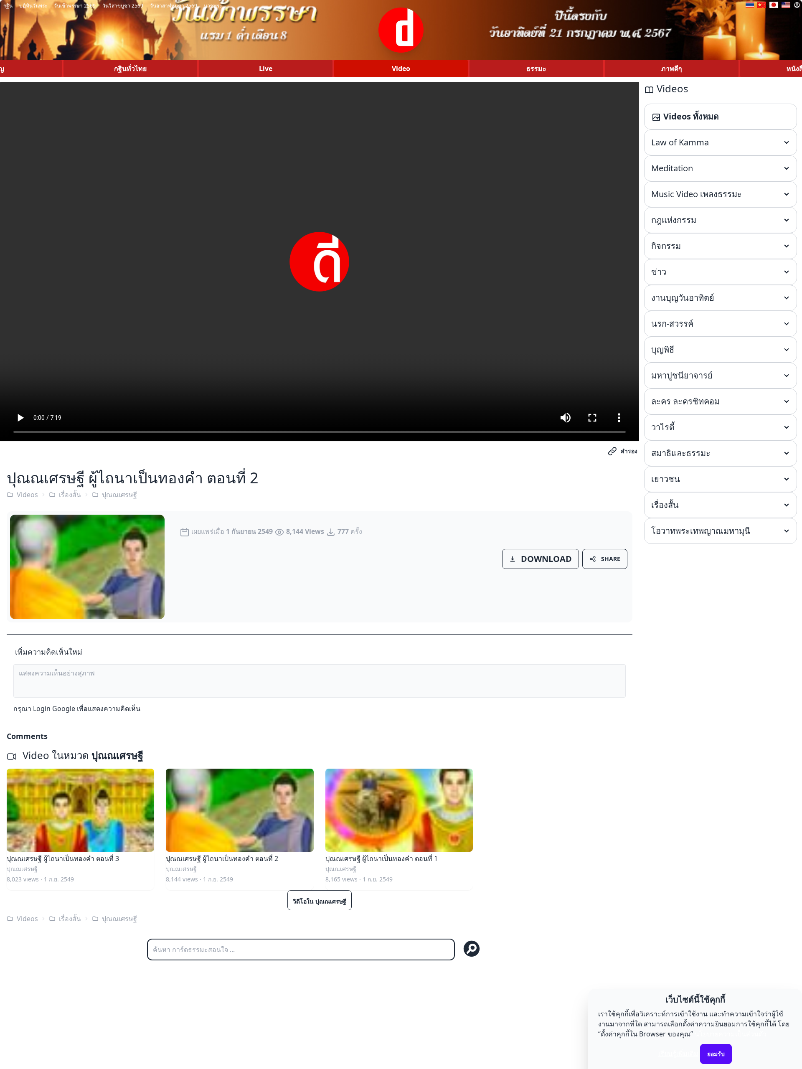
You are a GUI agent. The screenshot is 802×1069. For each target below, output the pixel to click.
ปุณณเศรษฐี (119, 494)
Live (265, 68)
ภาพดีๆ (671, 68)
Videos (27, 494)
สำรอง (629, 451)
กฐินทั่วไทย (130, 68)
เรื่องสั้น (70, 494)
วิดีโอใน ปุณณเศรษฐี (319, 901)
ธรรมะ (536, 68)
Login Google (54, 708)
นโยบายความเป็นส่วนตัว (730, 1034)
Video (401, 68)
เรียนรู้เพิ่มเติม (678, 1053)
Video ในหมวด (81, 755)
